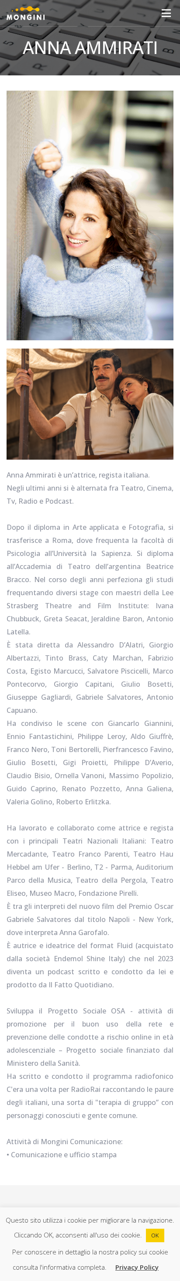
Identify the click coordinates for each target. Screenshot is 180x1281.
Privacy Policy (137, 1267)
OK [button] (155, 1235)
